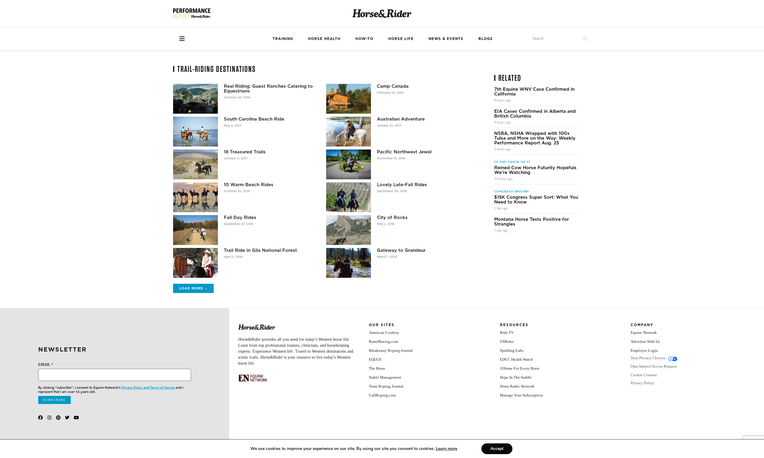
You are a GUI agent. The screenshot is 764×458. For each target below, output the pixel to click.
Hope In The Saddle (516, 377)
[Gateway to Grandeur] (348, 263)
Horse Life (401, 38)
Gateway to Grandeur (401, 250)
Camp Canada (393, 86)
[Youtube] (76, 417)
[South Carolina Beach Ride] (195, 132)
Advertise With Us (645, 341)
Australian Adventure (401, 119)
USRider (507, 341)
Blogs (485, 38)
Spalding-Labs (511, 350)
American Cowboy (384, 332)
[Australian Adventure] (348, 132)
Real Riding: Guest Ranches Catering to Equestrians (268, 88)
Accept (496, 448)
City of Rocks (392, 217)
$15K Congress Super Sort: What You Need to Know (536, 199)
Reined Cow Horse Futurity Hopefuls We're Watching (535, 170)
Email (45, 364)
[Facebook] (40, 417)
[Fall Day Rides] (195, 230)
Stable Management (385, 377)
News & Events (446, 38)
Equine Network (644, 332)
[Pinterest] (58, 417)
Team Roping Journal (386, 386)
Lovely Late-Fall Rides (402, 184)
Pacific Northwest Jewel (404, 151)
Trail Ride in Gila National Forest (260, 250)
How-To (364, 38)
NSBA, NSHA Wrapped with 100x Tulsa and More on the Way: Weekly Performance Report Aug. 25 (534, 138)
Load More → (193, 288)
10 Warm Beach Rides (248, 184)
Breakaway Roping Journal (391, 350)
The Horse (377, 368)
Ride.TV (507, 332)
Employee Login (644, 350)
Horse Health (324, 38)
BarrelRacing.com (383, 341)
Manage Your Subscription (521, 395)
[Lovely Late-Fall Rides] (348, 197)
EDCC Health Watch (516, 359)
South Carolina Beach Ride (254, 119)
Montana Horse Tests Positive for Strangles (531, 221)
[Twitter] (67, 417)
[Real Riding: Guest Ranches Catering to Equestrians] (195, 99)
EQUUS (375, 359)
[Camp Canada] (348, 99)
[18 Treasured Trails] (195, 164)
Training (282, 38)
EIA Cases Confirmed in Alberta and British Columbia (535, 113)
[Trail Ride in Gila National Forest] (195, 263)
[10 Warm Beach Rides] (195, 197)
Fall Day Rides (240, 217)
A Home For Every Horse (520, 368)
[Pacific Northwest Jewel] (348, 164)
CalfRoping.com (382, 395)
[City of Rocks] (348, 230)
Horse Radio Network (517, 386)
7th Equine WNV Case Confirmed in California (534, 91)
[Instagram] (49, 417)
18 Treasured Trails (245, 151)
